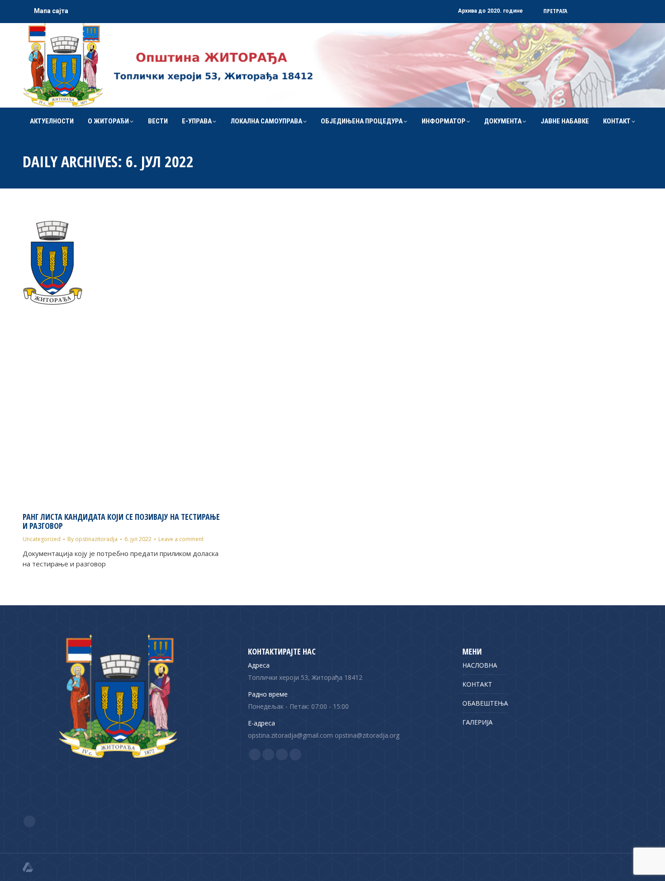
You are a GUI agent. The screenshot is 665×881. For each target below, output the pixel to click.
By (92, 539)
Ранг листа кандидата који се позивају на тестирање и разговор (121, 521)
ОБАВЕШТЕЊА (485, 703)
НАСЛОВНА (479, 665)
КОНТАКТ (477, 684)
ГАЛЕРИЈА (477, 722)
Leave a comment (181, 539)
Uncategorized (42, 539)
